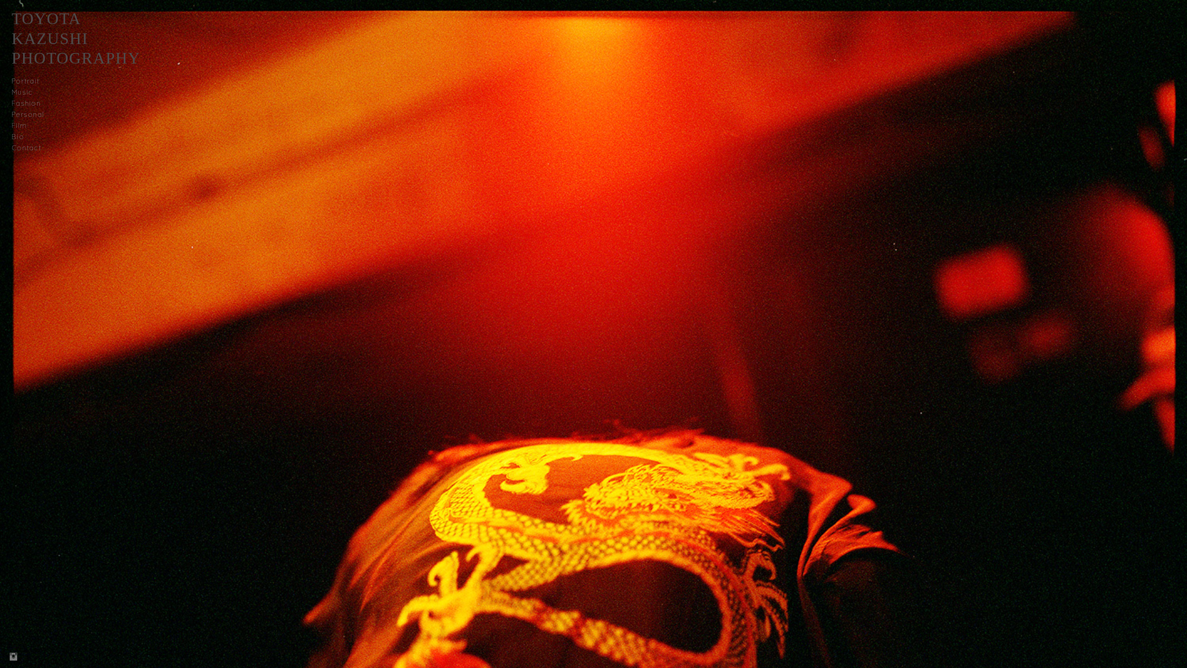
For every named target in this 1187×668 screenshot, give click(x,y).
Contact (26, 147)
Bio (18, 136)
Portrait (25, 81)
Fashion (26, 103)
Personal (28, 114)
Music (22, 92)
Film (19, 125)
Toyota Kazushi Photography (76, 38)
